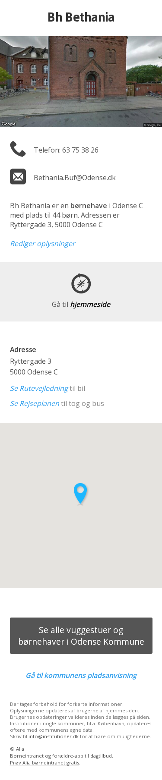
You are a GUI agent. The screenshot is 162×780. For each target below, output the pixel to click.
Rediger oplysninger (42, 243)
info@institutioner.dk (54, 736)
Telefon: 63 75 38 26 (66, 150)
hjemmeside (81, 304)
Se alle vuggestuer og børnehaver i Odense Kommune (81, 635)
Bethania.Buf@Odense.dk (75, 177)
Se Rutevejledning (39, 388)
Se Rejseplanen (34, 403)
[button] (81, 494)
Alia (20, 749)
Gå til (81, 675)
